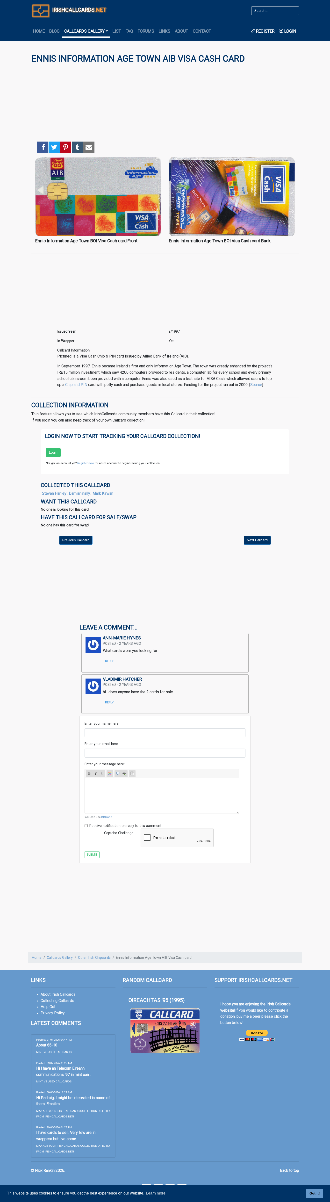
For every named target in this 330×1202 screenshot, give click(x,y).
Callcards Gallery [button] (84, 31)
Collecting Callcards (57, 1000)
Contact (202, 31)
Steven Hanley (54, 493)
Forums (146, 31)
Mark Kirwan (103, 493)
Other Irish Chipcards (94, 958)
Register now (85, 463)
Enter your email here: (102, 744)
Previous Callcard (75, 540)
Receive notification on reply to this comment (125, 826)
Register (264, 31)
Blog (54, 31)
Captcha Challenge (118, 833)
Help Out (48, 1006)
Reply (109, 661)
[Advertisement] (165, 106)
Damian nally (79, 493)
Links (164, 31)
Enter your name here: (102, 724)
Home (39, 31)
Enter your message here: (105, 764)
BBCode (106, 817)
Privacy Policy (53, 1013)
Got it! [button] (314, 1193)
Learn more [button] (155, 1193)
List (117, 31)
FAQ (129, 31)
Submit (92, 854)
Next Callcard (257, 540)
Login (289, 31)
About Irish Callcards (58, 994)
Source (256, 384)
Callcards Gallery (60, 958)
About (181, 31)
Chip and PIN (76, 384)
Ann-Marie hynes (122, 637)
